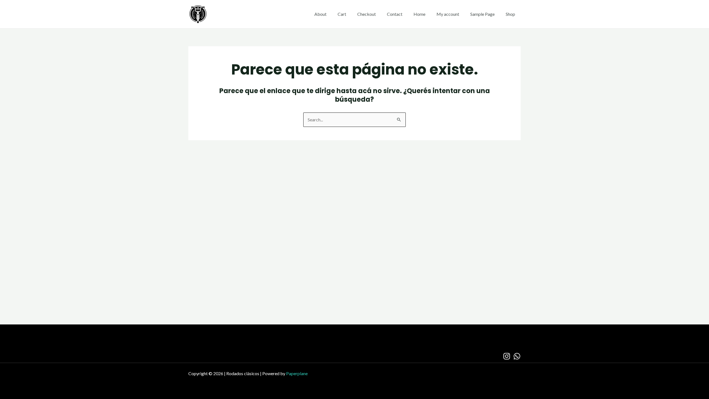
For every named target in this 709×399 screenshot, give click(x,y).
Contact (394, 14)
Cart (342, 14)
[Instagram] (506, 356)
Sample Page (482, 14)
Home (419, 14)
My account (447, 14)
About (320, 14)
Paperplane (297, 373)
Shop (510, 14)
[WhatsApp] (517, 356)
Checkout (366, 14)
